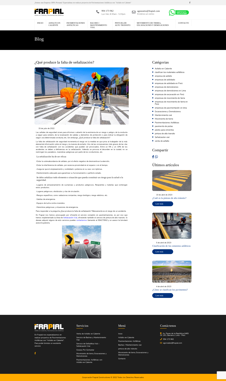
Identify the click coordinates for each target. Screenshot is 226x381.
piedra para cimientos (164, 130)
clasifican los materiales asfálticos (170, 72)
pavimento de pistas (164, 126)
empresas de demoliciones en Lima (170, 90)
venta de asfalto (162, 141)
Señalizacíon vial (162, 137)
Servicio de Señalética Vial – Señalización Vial (87, 344)
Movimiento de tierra (164, 119)
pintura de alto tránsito (122, 24)
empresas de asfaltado (165, 80)
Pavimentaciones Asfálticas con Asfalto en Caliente (89, 361)
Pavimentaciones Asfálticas (76, 24)
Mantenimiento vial (163, 115)
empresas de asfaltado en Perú (168, 83)
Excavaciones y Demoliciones (168, 111)
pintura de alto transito (165, 133)
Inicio (40, 23)
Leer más (159, 204)
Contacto (183, 23)
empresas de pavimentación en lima (171, 108)
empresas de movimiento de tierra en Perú (171, 103)
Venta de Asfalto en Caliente (88, 333)
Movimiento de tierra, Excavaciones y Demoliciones (153, 24)
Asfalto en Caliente (54, 24)
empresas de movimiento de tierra (170, 98)
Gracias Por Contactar (85, 350)
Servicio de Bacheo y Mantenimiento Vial (91, 338)
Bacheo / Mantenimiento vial (98, 25)
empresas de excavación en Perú (169, 94)
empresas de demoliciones (166, 87)
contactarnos (81, 220)
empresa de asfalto (163, 76)
